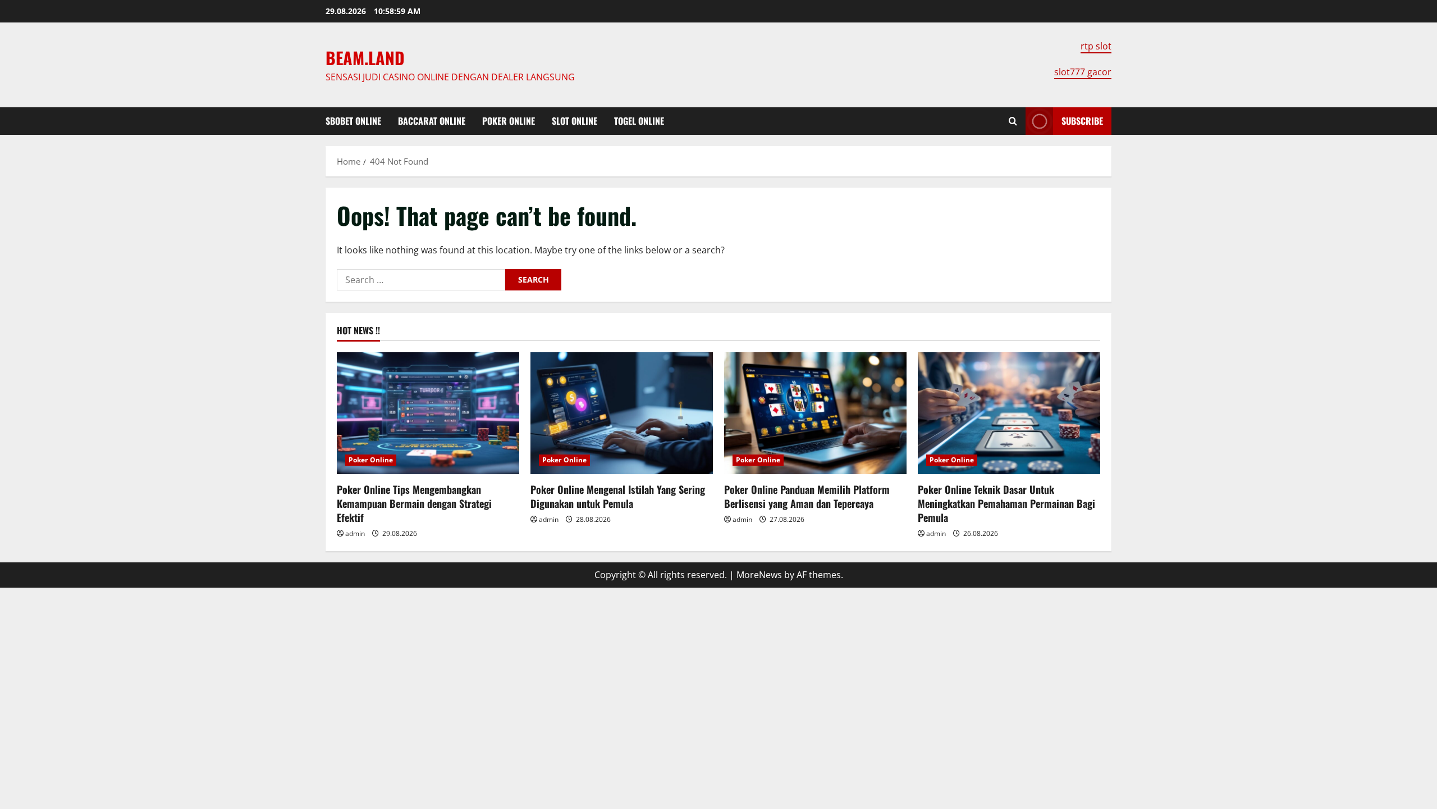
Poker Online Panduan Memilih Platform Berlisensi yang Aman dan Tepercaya (807, 496)
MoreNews (759, 575)
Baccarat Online (431, 121)
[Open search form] (1013, 121)
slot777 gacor (1082, 72)
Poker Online (508, 121)
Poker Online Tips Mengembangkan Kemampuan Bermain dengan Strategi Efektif (414, 503)
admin (355, 533)
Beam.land (365, 57)
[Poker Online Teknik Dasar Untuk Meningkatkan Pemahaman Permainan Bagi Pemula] (1009, 413)
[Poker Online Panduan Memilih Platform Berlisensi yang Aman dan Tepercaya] (815, 413)
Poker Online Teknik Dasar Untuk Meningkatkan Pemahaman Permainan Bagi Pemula (1006, 503)
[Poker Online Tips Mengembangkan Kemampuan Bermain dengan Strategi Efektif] (428, 413)
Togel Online (639, 121)
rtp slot (1096, 46)
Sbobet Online (353, 121)
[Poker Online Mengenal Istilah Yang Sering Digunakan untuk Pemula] (621, 413)
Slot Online (574, 121)
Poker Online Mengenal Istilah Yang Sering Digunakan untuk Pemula (617, 496)
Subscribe (1082, 121)
